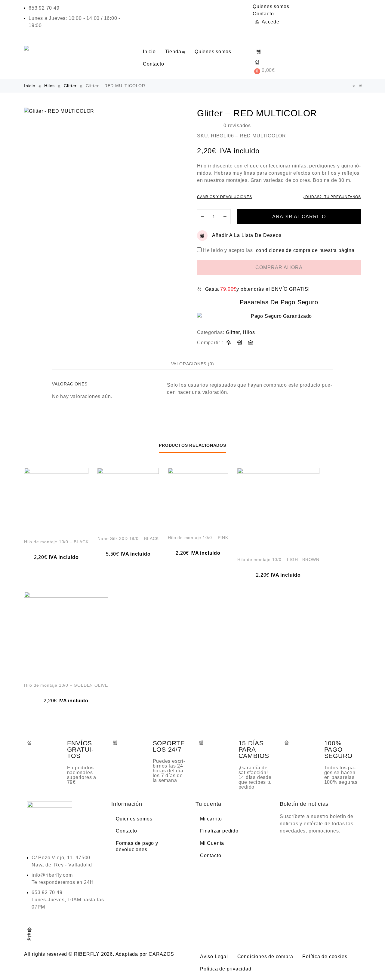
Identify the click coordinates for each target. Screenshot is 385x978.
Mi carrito (211, 818)
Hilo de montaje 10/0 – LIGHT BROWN (278, 559)
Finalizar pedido (219, 830)
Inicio (149, 51)
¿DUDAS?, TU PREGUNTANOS (332, 197)
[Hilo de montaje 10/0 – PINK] (198, 498)
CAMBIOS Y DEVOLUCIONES (224, 197)
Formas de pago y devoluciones (137, 846)
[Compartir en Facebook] (229, 342)
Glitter (70, 85)
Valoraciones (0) (192, 363)
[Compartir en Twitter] (240, 342)
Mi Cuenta (212, 843)
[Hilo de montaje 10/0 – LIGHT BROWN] (278, 509)
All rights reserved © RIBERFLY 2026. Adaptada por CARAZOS (99, 954)
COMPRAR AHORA (279, 267)
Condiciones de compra (265, 956)
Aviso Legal (214, 956)
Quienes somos (271, 6)
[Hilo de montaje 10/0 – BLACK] (56, 500)
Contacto (263, 13)
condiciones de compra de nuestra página (305, 250)
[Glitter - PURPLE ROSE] (360, 86)
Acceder (271, 21)
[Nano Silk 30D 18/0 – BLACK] (128, 498)
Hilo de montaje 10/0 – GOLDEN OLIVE (66, 685)
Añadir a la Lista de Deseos (247, 235)
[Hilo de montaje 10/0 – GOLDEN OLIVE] (66, 634)
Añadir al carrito (299, 216)
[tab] (192, 363)
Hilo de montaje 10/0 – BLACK (56, 541)
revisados (237, 125)
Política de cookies (324, 956)
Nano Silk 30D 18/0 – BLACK (128, 538)
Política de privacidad (225, 968)
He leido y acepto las (279, 250)
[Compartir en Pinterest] (251, 342)
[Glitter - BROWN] (354, 86)
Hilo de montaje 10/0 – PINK (198, 537)
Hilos (49, 85)
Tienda (173, 51)
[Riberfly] (27, 48)
